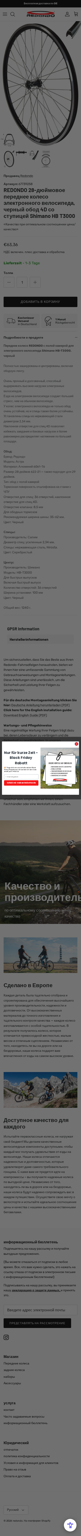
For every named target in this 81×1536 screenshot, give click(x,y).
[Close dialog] (76, 743)
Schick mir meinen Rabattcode (21, 783)
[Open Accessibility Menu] (70, 1525)
